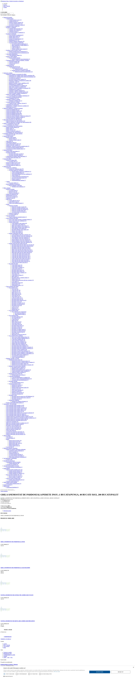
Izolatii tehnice (6, 468)
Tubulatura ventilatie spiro (15, 100)
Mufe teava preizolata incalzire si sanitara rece (17, 423)
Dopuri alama (16, 284)
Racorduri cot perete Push (18, 332)
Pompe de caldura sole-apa (13, 164)
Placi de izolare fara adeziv (15, 476)
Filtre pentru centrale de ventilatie (17, 86)
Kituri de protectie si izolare (13, 429)
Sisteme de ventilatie (7, 73)
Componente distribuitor (12, 487)
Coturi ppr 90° (16, 290)
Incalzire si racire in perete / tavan (13, 50)
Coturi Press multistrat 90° (18, 339)
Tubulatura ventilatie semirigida (16, 90)
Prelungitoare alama (17, 282)
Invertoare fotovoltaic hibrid (16, 155)
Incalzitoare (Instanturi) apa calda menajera (12, 133)
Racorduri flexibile (13, 381)
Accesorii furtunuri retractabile (16, 455)
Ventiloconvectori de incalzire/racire (24, 71)
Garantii (5, 656)
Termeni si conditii (7, 652)
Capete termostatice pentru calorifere (21, 371)
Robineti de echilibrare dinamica (20, 401)
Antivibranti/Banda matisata (19, 180)
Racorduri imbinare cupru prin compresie (22, 236)
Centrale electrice (13, 21)
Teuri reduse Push (17, 324)
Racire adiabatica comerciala (15, 185)
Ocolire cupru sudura (17, 232)
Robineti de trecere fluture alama (20, 363)
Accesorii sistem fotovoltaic (13, 157)
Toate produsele (4, 491)
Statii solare (9, 141)
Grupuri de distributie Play (12, 109)
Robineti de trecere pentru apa (15, 359)
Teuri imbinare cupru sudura (19, 228)
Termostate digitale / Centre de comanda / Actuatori (17, 60)
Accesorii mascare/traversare (19, 177)
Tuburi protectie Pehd (20, 314)
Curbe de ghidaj (16, 47)
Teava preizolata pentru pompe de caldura (16, 414)
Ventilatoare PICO (14, 98)
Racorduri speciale (17, 399)
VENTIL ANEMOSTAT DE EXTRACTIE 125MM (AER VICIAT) (17, 595)
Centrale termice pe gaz (15, 19)
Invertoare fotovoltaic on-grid (16, 153)
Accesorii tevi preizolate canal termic (15, 431)
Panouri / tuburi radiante (11, 56)
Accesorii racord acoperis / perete (17, 79)
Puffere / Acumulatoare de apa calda (11, 123)
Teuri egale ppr (16, 295)
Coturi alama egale (17, 265)
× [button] (133, 667)
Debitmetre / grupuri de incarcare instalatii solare (17, 146)
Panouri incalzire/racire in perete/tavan (18, 51)
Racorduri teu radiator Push (19, 330)
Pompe (7, 204)
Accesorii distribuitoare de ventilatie (18, 85)
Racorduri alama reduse (18, 271)
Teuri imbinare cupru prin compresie (21, 237)
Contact (5, 7)
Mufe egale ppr (16, 292)
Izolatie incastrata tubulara (15, 472)
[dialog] (67, 672)
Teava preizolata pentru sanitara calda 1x (16, 409)
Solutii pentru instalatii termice (13, 483)
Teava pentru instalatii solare (13, 143)
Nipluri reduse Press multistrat (19, 344)
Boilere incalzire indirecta (12, 127)
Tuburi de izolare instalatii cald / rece (14, 469)
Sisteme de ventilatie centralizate (13, 94)
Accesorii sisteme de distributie (14, 118)
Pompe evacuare (16, 179)
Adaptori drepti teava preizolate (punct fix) (16, 420)
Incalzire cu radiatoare (11, 27)
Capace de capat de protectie (13, 426)
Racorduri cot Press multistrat (19, 349)
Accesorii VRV (13, 161)
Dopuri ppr (15, 308)
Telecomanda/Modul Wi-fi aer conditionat (22, 174)
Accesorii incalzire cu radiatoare (17, 32)
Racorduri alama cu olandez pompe (20, 277)
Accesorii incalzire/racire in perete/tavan (19, 52)
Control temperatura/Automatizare (20, 176)
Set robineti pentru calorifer (18, 367)
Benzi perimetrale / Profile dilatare (20, 45)
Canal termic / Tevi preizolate (9, 404)
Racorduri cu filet (13, 395)
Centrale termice (9, 18)
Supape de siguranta (17, 393)
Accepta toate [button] (99, 672)
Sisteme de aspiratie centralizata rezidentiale (16, 449)
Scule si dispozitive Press (18, 357)
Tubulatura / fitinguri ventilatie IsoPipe (18, 92)
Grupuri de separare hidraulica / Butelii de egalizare (18, 116)
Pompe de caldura (7, 158)
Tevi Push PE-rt (16, 318)
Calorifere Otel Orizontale (16, 28)
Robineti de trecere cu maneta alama (21, 361)
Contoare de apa (10, 198)
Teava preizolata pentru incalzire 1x (15, 405)
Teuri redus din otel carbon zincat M (21, 261)
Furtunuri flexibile (14, 453)
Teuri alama (15, 273)
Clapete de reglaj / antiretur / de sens (18, 103)
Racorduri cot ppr (17, 301)
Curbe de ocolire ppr (17, 297)
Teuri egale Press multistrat (18, 340)
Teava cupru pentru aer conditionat (17, 220)
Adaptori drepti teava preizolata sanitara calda (17, 419)
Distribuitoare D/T (14, 40)
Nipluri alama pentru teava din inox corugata (23, 280)
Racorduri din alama (13, 263)
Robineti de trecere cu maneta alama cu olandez (23, 362)
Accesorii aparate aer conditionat (16, 170)
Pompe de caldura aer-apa (13, 162)
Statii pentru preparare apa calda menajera (12, 119)
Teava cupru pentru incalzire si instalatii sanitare (20, 219)
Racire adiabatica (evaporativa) (13, 184)
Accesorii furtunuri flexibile (16, 454)
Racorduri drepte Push (18, 325)
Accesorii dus (10, 447)
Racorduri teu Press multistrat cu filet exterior (22, 352)
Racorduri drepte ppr (17, 299)
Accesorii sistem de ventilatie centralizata (19, 95)
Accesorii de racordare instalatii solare (15, 148)
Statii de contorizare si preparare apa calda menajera (18, 122)
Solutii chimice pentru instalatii (10, 482)
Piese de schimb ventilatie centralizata (18, 93)
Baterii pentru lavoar (14, 441)
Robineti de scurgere (17, 385)
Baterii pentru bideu (14, 444)
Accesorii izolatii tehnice (12, 481)
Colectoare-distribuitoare (14, 376)
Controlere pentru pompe (12, 26)
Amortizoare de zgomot (12, 104)
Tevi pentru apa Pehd (20, 313)
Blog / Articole (6, 6)
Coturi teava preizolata (12, 421)
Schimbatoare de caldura (15, 89)
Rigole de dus (13, 191)
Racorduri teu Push (17, 328)
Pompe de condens (14, 213)
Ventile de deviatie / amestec (13, 145)
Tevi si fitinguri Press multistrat (16, 335)
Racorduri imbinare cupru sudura (20, 229)
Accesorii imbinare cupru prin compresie (22, 242)
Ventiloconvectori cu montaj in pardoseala (21, 70)
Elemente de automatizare (9, 460)
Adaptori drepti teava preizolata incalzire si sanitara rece (19, 416)
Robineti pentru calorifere (18, 368)
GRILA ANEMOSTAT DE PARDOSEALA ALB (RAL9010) (15, 567)
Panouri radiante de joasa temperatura (21, 59)
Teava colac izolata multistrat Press (20, 337)
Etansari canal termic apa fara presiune (15, 434)
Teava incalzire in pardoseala (16, 35)
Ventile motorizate (14, 463)
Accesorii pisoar (10, 438)
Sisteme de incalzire (7, 17)
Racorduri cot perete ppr (18, 304)
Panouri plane (13, 138)
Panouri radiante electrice (14, 57)
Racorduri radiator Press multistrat (20, 354)
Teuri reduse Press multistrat (19, 342)
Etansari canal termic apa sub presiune (15, 433)
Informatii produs (7, 510)
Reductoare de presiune (18, 392)
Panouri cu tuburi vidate (15, 140)
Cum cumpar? (6, 646)
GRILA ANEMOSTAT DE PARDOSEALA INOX (13, 541)
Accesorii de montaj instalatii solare (14, 147)
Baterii (7, 439)
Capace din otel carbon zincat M (20, 262)
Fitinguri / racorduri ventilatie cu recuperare (19, 88)
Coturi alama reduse (17, 266)
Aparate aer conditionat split (16, 169)
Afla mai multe (57, 671)
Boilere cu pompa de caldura (13, 131)
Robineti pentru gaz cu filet (18, 374)
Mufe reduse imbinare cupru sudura (21, 227)
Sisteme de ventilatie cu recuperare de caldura (16, 74)
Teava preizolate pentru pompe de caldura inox (17, 415)
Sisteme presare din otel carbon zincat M (18, 243)
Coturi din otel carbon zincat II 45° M (21, 253)
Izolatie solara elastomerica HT (16, 479)
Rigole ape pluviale (14, 193)
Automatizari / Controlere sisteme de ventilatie (17, 105)
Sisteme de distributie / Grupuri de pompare (13, 108)
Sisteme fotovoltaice (7, 150)
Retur (4, 647)
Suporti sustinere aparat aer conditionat (21, 171)
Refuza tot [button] (120, 672)
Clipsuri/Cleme (16, 46)
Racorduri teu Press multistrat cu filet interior (23, 353)
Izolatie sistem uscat (14, 37)
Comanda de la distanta (12, 464)
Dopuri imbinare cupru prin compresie (21, 239)
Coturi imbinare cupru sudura (19, 223)
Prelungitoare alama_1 (17, 285)
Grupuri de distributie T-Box (13, 112)
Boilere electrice (10, 129)
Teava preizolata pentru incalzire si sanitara (16, 407)
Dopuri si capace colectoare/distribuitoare (22, 378)
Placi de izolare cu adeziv (15, 477)
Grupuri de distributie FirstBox (14, 110)
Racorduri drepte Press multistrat (20, 345)
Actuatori (12, 64)
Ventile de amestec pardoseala (16, 41)
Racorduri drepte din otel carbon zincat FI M (22, 246)
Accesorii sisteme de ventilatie (13, 102)
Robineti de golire (16, 386)
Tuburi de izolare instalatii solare (13, 478)
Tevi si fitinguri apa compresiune (19, 311)
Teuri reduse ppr (16, 296)
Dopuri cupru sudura (17, 230)
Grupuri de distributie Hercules (14, 114)
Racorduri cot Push (17, 326)
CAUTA (5, 3)
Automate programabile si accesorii (11, 465)
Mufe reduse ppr (16, 294)
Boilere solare (10, 128)
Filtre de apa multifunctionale (16, 203)
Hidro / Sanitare (6, 188)
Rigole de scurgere (10, 189)
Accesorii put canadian (15, 78)
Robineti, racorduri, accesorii (12, 358)
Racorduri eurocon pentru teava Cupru (21, 397)
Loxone (9, 459)
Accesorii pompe (13, 214)
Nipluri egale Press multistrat (19, 343)
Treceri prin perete (11, 430)
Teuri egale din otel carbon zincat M (20, 260)
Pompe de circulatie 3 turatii (19, 206)
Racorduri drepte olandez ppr (19, 300)
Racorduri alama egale (18, 270)
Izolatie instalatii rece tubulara (16, 473)
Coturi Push (15, 319)
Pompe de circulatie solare (19, 210)
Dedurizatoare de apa (11, 195)
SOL (8, 657)
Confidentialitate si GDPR (9, 654)
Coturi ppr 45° (16, 291)
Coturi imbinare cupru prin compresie (21, 234)
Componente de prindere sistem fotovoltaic (16, 156)
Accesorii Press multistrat (18, 356)
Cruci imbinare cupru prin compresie (21, 238)
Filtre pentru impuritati (17, 390)
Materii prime (6, 486)
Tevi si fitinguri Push (13, 315)
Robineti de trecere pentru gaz (15, 373)
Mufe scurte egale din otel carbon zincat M (22, 249)
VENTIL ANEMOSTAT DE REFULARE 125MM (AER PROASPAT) (18, 621)
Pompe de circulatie (13, 205)
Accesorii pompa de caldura (13, 165)
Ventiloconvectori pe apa (14, 66)
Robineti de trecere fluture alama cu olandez (22, 364)
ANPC (4, 657)
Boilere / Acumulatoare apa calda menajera (12, 126)
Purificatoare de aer (11, 107)
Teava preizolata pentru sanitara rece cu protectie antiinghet (20, 412)
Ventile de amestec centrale (16, 22)
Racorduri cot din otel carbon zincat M (21, 247)
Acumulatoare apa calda (12, 124)
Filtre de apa (9, 199)
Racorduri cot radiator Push (19, 329)
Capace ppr (15, 306)
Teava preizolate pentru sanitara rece (15, 411)
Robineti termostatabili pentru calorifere (21, 369)
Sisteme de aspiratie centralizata (10, 448)
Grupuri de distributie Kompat (14, 113)
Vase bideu (9, 436)
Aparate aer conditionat (11, 167)
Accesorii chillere (13, 182)
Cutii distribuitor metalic (15, 55)
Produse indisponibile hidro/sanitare (15, 402)
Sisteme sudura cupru (13, 222)
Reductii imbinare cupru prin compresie (21, 241)
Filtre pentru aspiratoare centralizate (17, 457)
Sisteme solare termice (8, 136)
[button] (45, 676)
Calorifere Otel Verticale (15, 30)
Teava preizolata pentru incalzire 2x (15, 406)
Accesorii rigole (13, 190)
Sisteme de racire (7, 166)
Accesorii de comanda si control (17, 25)
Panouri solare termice (11, 137)
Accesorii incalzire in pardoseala (16, 42)
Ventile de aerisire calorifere (19, 372)
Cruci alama (15, 281)
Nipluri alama (16, 278)
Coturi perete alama (17, 268)
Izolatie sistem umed (14, 36)
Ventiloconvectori (10, 65)
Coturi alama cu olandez (18, 267)
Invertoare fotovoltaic (11, 152)
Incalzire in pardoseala (11, 33)
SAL (11, 657)
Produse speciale (7, 484)
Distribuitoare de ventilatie (16, 84)
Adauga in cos (6, 500)
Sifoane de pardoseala (12, 194)
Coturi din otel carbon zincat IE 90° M (21, 257)
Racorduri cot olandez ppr (18, 302)
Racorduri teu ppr (17, 305)
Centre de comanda (14, 62)
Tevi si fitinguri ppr (13, 287)
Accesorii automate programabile (14, 467)
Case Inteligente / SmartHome (10, 458)
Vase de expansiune (10, 215)
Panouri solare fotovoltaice (13, 151)
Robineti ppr (15, 309)
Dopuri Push (15, 333)
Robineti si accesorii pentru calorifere (17, 366)
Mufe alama (15, 276)
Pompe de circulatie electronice (20, 208)
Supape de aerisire (16, 391)
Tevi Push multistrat (17, 316)
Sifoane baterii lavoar (14, 445)
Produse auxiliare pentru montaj (19, 49)
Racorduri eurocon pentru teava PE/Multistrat (23, 396)
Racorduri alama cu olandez (19, 272)
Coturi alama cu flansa (17, 275)
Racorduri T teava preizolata (13, 425)
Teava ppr (15, 289)
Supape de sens (16, 388)
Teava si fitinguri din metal (12, 218)
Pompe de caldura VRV (11, 160)
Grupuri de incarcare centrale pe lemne (15, 117)
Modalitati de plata (7, 653)
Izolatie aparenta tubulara (15, 471)
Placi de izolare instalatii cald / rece (14, 474)
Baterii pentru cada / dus (15, 443)
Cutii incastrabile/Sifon (18, 172)
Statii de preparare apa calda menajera (15, 121)
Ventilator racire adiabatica (18, 186)
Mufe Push (15, 320)
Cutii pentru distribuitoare (12, 54)
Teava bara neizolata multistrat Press (20, 338)
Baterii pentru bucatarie (15, 440)
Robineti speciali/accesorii (15, 383)
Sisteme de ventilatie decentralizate (14, 97)
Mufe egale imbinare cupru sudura (20, 225)
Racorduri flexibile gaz (17, 382)
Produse (5, 4)
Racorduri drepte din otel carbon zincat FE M (23, 244)
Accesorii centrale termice (16, 23)
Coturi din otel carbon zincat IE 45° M (21, 256)
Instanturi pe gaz (10, 134)
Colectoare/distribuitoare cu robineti (21, 377)
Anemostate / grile (14, 81)
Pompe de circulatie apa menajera (20, 209)
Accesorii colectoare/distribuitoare (20, 380)
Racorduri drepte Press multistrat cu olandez (22, 347)
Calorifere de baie (13, 31)
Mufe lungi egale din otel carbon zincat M (22, 252)
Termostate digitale (14, 61)
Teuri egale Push (16, 323)
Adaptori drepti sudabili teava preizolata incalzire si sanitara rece (21, 417)
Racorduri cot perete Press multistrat (21, 350)
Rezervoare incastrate (12, 196)
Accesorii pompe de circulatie (19, 212)
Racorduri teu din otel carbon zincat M (21, 248)
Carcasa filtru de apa (14, 200)
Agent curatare (16, 175)
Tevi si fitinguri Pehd (13, 310)
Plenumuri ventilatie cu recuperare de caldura (20, 80)
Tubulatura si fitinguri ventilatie (13, 99)
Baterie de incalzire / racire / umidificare (19, 83)
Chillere (8, 181)
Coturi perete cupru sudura (18, 224)
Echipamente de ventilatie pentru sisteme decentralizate (22, 76)
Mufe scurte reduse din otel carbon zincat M (22, 251)
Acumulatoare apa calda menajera (14, 132)
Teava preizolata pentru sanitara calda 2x (16, 410)
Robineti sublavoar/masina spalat (20, 387)
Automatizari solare (11, 142)
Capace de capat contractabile (13, 428)
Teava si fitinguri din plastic (12, 286)
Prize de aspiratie (13, 452)
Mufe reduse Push (16, 321)
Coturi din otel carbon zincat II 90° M (21, 254)
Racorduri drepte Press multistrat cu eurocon (22, 348)
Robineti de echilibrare (14, 400)
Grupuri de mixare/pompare (16, 38)
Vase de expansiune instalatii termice (18, 217)
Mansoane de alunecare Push (19, 334)
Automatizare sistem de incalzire (13, 462)
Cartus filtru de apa (14, 201)
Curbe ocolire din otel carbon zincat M (21, 258)
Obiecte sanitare (6, 435)
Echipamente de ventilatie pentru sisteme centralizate (21, 75)
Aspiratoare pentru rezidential (16, 450)
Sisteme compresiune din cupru (16, 233)
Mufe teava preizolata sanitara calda (15, 424)
